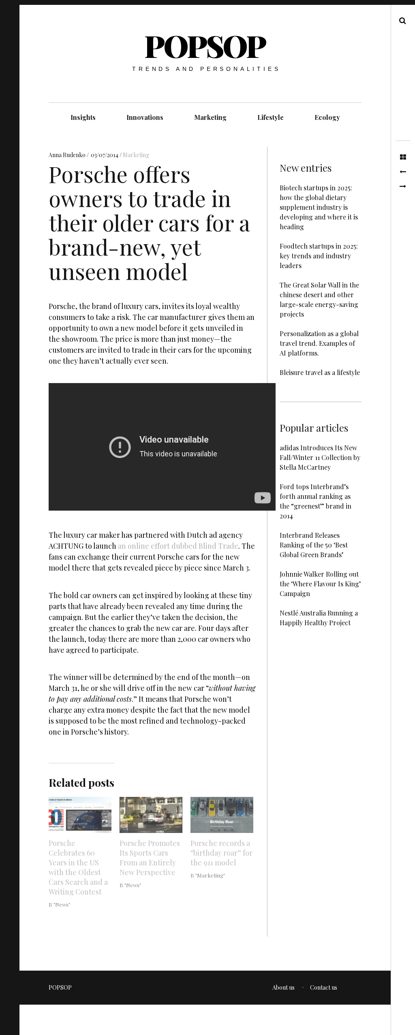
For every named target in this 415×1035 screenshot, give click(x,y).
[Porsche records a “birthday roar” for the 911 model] (221, 815)
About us (283, 987)
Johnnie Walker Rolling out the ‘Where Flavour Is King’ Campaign (320, 584)
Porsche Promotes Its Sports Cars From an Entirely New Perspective (150, 857)
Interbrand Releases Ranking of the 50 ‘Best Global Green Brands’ (314, 545)
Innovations (144, 117)
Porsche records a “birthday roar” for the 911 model (221, 852)
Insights (83, 117)
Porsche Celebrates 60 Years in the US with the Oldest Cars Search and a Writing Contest (78, 867)
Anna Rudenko (68, 155)
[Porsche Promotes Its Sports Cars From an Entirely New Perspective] (151, 815)
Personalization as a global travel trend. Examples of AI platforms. (319, 343)
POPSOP (204, 45)
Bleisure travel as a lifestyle (320, 372)
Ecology (327, 117)
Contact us (323, 987)
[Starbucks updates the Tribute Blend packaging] (403, 186)
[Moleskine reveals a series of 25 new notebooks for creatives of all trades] (403, 172)
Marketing (210, 117)
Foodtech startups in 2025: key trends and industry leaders (319, 256)
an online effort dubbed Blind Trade (178, 546)
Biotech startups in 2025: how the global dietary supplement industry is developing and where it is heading (319, 207)
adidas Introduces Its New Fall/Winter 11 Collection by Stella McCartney (320, 457)
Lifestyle (270, 117)
